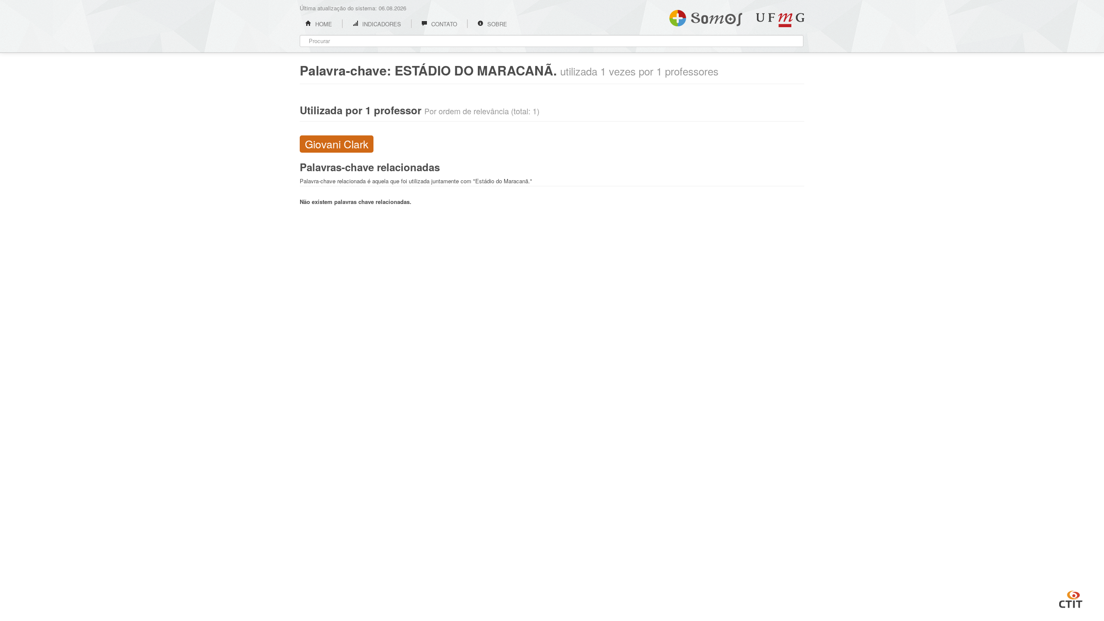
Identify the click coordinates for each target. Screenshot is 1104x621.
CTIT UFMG (1070, 598)
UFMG (780, 20)
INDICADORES (381, 24)
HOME (323, 24)
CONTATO (443, 24)
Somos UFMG (705, 16)
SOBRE (496, 24)
